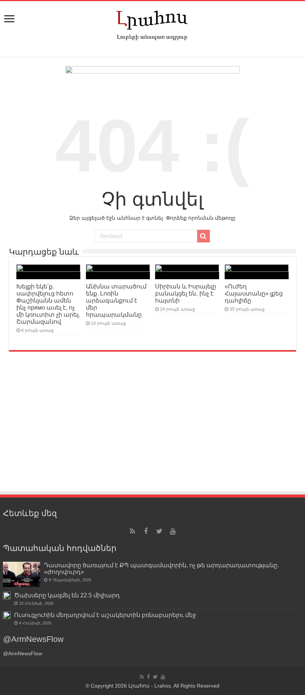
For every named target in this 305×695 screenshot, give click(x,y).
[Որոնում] (203, 236)
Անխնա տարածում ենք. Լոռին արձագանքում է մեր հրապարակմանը (116, 300)
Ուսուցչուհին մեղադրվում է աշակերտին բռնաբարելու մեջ (105, 614)
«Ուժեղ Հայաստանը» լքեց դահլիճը (254, 293)
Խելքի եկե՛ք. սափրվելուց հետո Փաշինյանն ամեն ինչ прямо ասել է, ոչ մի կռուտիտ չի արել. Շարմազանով (48, 304)
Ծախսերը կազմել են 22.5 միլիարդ (67, 595)
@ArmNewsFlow (33, 639)
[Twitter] (159, 531)
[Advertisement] (152, 435)
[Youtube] (173, 531)
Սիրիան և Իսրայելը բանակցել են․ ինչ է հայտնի (185, 293)
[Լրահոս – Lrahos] (152, 24)
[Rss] (132, 531)
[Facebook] (146, 531)
